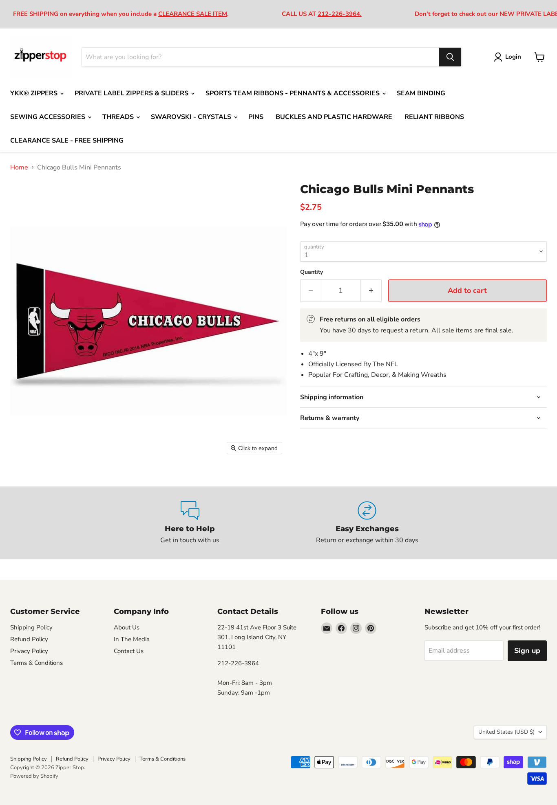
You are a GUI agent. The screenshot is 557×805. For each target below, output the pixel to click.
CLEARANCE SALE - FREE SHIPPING (67, 140)
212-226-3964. (340, 14)
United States (506, 732)
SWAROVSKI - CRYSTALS (192, 116)
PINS (255, 116)
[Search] (450, 57)
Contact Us (129, 651)
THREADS (118, 116)
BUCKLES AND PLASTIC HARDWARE (334, 116)
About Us (126, 627)
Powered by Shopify (34, 776)
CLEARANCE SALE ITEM (192, 14)
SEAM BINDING (421, 93)
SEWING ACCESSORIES (48, 116)
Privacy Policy (29, 651)
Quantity (311, 272)
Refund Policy (29, 639)
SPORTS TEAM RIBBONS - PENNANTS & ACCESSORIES (293, 93)
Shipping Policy (31, 627)
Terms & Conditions (36, 663)
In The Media (132, 639)
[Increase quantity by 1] (371, 290)
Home (19, 167)
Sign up (527, 650)
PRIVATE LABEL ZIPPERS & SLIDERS (132, 93)
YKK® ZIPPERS (34, 93)
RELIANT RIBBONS (434, 116)
